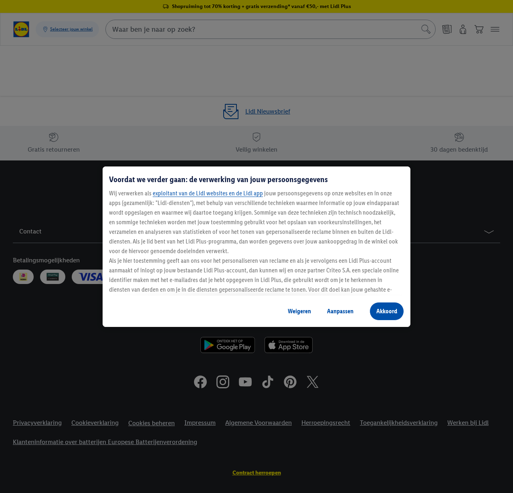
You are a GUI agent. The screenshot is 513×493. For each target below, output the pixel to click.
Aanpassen (340, 311)
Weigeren (299, 311)
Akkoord (386, 311)
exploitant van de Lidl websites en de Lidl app (208, 193)
